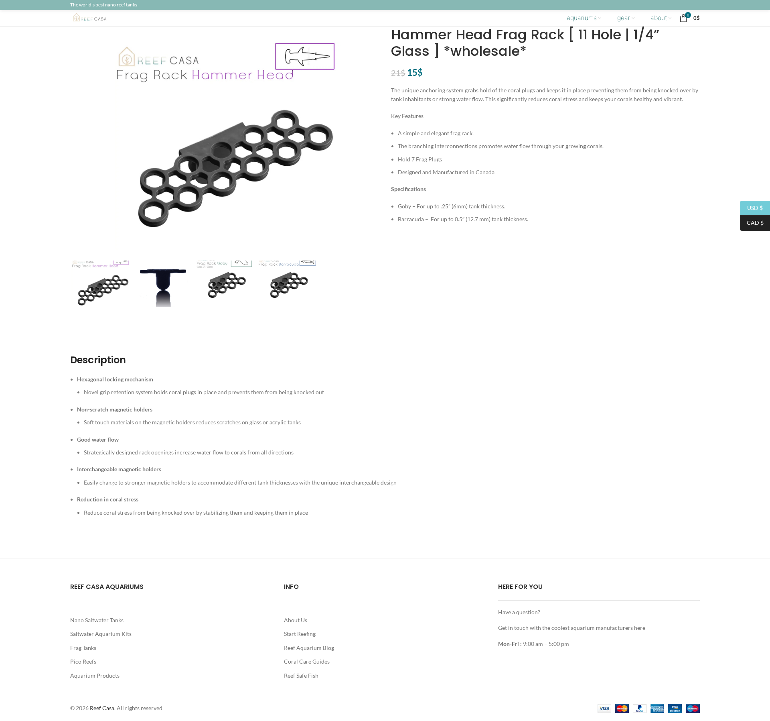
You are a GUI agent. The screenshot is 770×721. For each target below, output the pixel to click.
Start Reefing (300, 633)
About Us (295, 620)
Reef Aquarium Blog (309, 647)
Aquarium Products (95, 675)
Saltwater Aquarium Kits (101, 633)
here (639, 627)
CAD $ (752, 222)
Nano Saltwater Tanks (97, 620)
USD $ (751, 207)
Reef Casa (102, 708)
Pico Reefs (83, 661)
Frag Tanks (83, 647)
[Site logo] (96, 17)
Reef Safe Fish (301, 675)
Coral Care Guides (307, 661)
